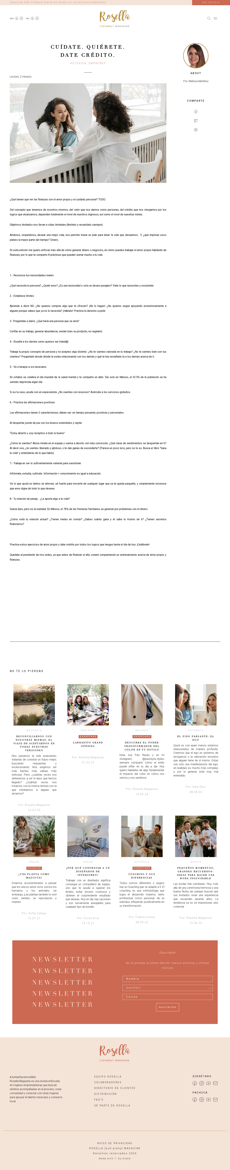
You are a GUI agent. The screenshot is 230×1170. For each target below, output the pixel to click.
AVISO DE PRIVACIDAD (115, 1143)
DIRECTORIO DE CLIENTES (115, 1088)
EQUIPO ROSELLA (108, 1076)
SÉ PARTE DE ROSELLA (112, 1105)
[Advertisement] (195, 189)
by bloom (124, 1158)
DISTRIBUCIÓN (105, 1094)
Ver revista (211, 2)
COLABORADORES (108, 1082)
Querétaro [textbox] (133, 987)
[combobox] (168, 988)
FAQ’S (99, 1099)
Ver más (34, 704)
